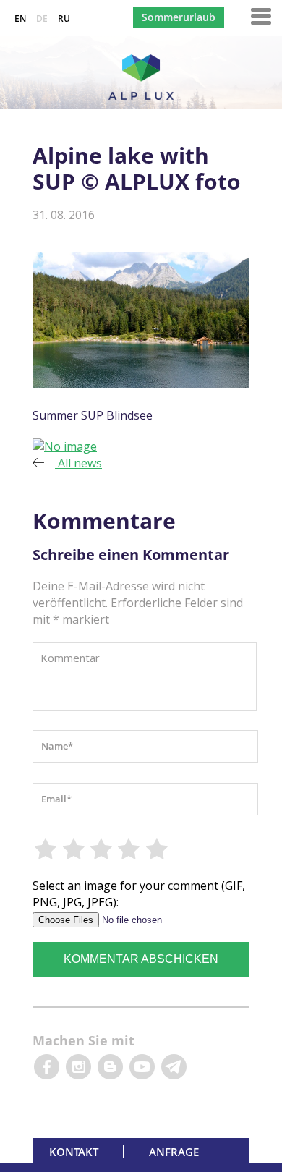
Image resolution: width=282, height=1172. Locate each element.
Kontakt (73, 1152)
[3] (102, 849)
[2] (73, 849)
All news (78, 463)
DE (42, 18)
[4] (129, 849)
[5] (157, 849)
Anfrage (174, 1152)
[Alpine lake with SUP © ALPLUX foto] (65, 446)
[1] (46, 849)
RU (64, 18)
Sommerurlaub (178, 17)
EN (20, 18)
